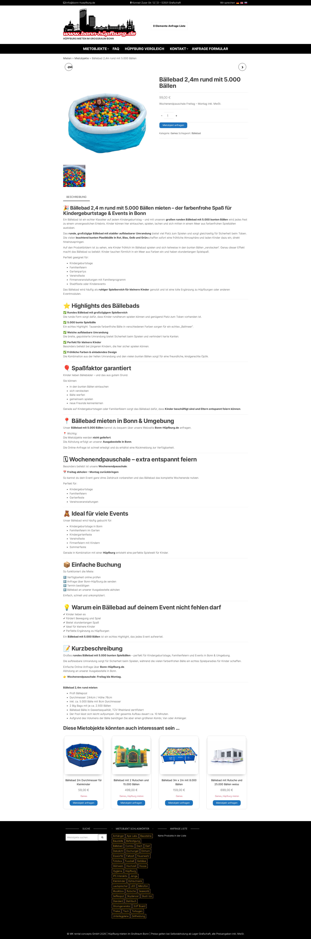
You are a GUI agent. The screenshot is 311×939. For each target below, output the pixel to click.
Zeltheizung (138, 916)
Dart (147, 845)
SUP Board (139, 906)
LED (133, 886)
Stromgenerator (122, 906)
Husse (143, 866)
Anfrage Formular (210, 49)
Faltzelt (130, 855)
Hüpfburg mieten (135, 796)
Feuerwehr (143, 855)
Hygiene (117, 871)
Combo (129, 845)
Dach (139, 845)
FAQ (116, 49)
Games (174, 133)
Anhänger (118, 835)
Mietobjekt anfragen (173, 125)
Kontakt (178, 49)
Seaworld (144, 891)
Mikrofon (143, 886)
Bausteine (146, 835)
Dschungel (132, 850)
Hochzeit (131, 866)
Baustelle (118, 840)
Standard (118, 901)
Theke (116, 911)
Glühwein (118, 866)
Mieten (67, 58)
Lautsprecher (120, 886)
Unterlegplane (121, 916)
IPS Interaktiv (120, 876)
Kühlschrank (135, 881)
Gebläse (141, 861)
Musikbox (118, 891)
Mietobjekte (95, 49)
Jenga (133, 876)
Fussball (129, 861)
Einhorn (145, 850)
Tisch (126, 911)
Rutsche (131, 891)
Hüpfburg (130, 871)
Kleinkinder (119, 881)
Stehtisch (131, 901)
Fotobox (117, 861)
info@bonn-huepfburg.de (80, 2)
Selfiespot (118, 896)
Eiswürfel (118, 855)
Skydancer (133, 896)
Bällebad (196, 133)
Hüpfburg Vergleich (144, 49)
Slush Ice (147, 896)
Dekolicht (118, 850)
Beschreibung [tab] (76, 196)
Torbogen (137, 911)
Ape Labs (132, 835)
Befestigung (133, 840)
